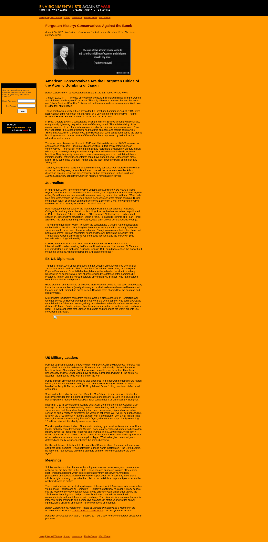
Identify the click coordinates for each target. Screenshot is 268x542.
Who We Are (104, 17)
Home (42, 17)
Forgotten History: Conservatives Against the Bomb (88, 26)
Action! (67, 17)
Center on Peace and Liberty (87, 510)
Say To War (54, 17)
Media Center (90, 17)
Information (77, 17)
